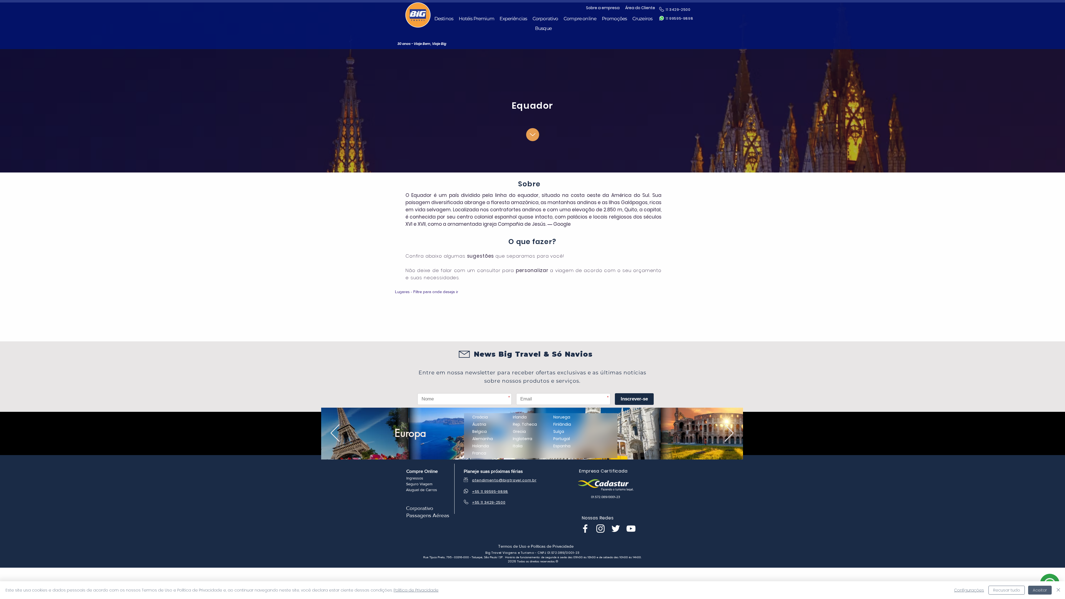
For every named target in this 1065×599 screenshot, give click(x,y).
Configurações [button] (969, 590)
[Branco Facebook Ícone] (585, 528)
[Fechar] (1058, 590)
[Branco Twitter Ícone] (615, 528)
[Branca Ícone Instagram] (600, 528)
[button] (444, 19)
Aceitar (1040, 590)
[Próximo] (729, 433)
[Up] (532, 134)
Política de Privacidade (416, 590)
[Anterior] (335, 433)
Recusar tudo (1006, 590)
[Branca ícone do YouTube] (631, 528)
